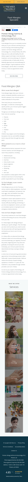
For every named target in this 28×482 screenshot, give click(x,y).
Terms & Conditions (8, 446)
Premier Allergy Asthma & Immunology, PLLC (12, 27)
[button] (14, 76)
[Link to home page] (12, 8)
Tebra (20, 476)
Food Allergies (10, 28)
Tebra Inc (14, 443)
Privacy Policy (21, 443)
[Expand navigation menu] (26, 8)
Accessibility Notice (20, 446)
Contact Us (14, 450)
